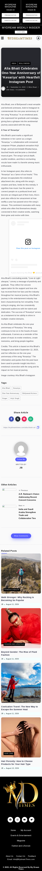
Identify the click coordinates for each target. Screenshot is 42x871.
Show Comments (21, 536)
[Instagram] (17, 819)
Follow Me (21, 459)
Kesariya (16, 388)
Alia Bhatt (6, 388)
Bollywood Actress (30, 393)
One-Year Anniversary (10, 393)
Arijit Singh (14, 398)
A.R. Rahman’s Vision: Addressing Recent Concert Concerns (29, 497)
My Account (26, 830)
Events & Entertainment (21, 835)
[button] (2, 38)
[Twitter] (31, 819)
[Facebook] (10, 819)
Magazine (21, 841)
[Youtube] (24, 819)
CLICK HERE (21, 32)
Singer (4, 398)
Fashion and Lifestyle (21, 846)
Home (13, 830)
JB (7, 87)
